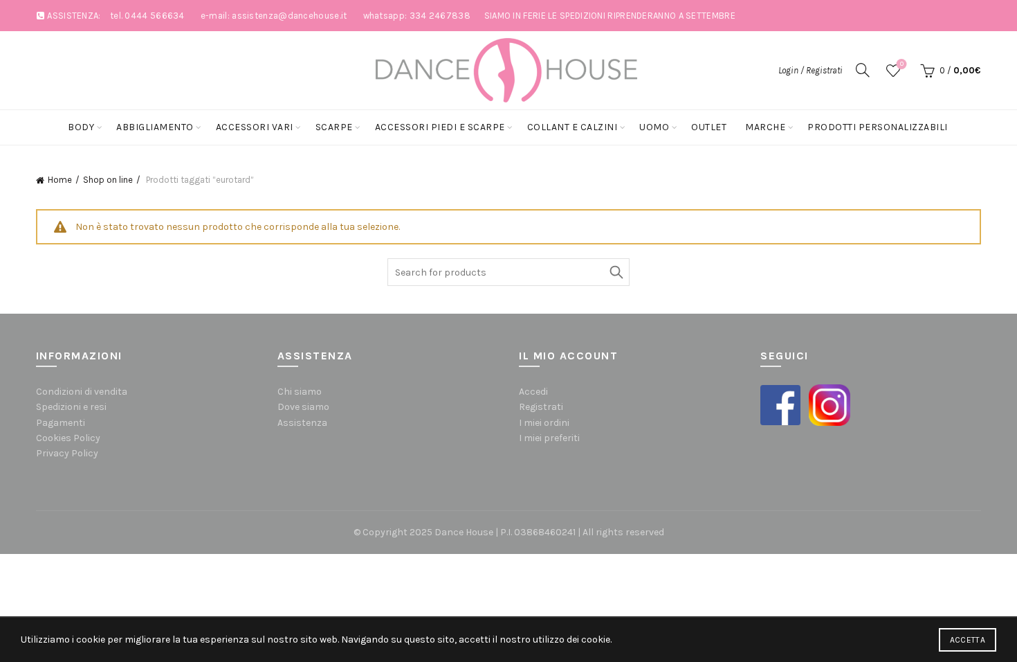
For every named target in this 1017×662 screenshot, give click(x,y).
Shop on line (108, 180)
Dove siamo (303, 407)
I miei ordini (544, 423)
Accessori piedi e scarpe (440, 127)
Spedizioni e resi (71, 407)
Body (81, 127)
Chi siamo (299, 391)
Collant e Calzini (572, 127)
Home (60, 180)
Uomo (654, 127)
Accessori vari (254, 127)
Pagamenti (60, 423)
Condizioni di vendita (81, 391)
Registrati (541, 407)
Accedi (533, 391)
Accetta (967, 640)
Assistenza (302, 423)
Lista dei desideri (902, 64)
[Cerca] (863, 70)
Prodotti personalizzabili (877, 127)
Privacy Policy (67, 453)
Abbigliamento (155, 127)
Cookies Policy (68, 438)
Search (616, 272)
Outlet (708, 127)
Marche (765, 127)
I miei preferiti (549, 438)
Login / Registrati (810, 70)
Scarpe (334, 127)
